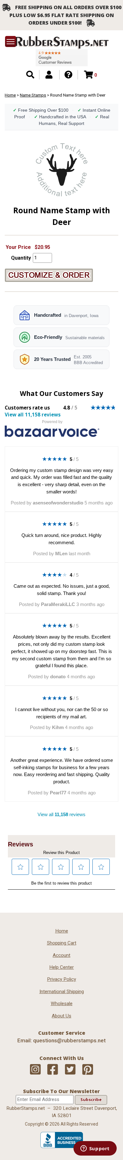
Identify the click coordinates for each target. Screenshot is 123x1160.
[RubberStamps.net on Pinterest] (87, 1070)
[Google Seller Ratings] (62, 57)
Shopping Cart (61, 943)
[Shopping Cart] (88, 74)
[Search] (30, 74)
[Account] (48, 74)
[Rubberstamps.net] (61, 42)
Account (61, 955)
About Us (61, 1016)
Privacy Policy (61, 979)
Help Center (61, 967)
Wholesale (62, 1003)
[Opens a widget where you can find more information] (95, 1149)
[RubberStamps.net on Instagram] (35, 1070)
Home (10, 94)
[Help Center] (68, 74)
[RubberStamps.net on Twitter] (70, 1070)
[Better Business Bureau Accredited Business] (61, 1146)
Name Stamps (33, 94)
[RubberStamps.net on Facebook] (52, 1070)
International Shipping (61, 991)
